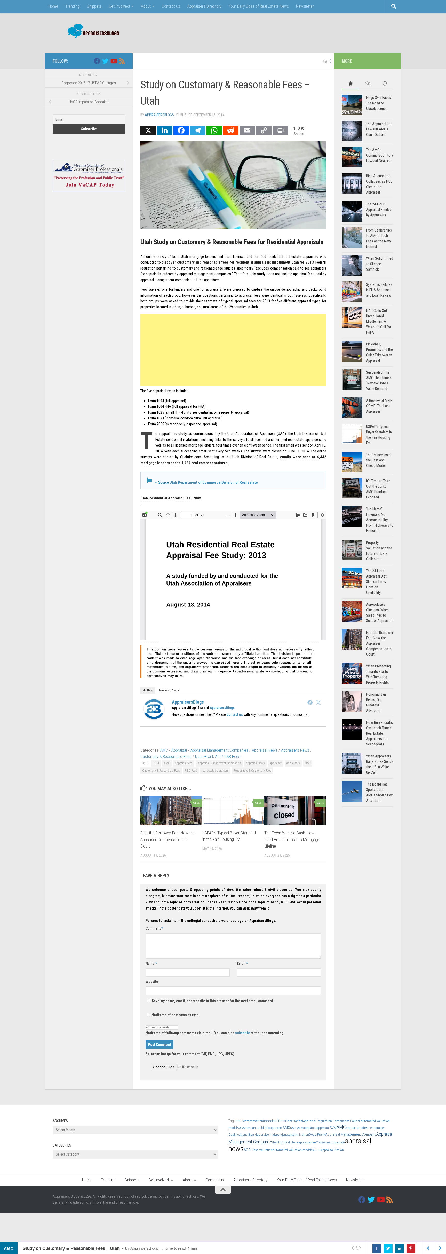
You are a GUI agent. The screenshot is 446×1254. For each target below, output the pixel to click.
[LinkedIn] (164, 130)
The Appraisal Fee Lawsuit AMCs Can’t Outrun (379, 129)
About (146, 6)
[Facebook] (181, 130)
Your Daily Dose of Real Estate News (259, 6)
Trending (72, 6)
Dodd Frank (317, 1134)
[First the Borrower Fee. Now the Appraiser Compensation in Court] (171, 811)
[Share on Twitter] (388, 1248)
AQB (240, 1128)
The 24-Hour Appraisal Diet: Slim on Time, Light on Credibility (376, 581)
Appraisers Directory (204, 6)
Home (53, 6)
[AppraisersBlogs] (154, 718)
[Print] (280, 130)
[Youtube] (113, 61)
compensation (253, 1121)
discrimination (299, 1134)
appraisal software (359, 1128)
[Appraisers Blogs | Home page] (91, 31)
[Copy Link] (264, 130)
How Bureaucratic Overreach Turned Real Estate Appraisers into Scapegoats (379, 733)
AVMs (301, 1128)
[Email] (247, 130)
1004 (156, 763)
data (239, 1121)
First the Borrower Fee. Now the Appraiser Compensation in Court (167, 839)
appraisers (293, 763)
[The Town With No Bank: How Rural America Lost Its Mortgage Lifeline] (295, 811)
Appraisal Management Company (350, 1134)
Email (242, 963)
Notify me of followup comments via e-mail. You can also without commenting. (215, 1033)
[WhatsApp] (214, 130)
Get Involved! (119, 6)
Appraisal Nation (332, 1150)
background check (285, 1142)
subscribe (243, 1033)
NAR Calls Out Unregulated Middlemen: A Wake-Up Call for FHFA (378, 321)
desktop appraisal (317, 1128)
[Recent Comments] (367, 83)
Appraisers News (295, 750)
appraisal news (255, 763)
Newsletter (305, 6)
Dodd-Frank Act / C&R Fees (217, 756)
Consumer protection (330, 1142)
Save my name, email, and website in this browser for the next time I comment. (213, 1001)
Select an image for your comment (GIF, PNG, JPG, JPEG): (190, 1054)
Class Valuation (262, 1150)
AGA (247, 1150)
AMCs (287, 1127)
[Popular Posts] (350, 83)
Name (151, 963)
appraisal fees (184, 763)
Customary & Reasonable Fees (166, 756)
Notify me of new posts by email (176, 1015)
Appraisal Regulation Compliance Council (332, 1121)
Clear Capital (294, 1121)
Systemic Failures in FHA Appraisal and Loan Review (379, 290)
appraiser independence (273, 1134)
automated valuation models (293, 1150)
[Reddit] (230, 130)
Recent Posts (169, 690)
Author (148, 690)
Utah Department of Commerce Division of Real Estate (214, 482)
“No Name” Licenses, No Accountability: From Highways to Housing (379, 520)
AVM (333, 1127)
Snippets (94, 6)
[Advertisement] (299, 32)
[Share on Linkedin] (399, 1248)
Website (152, 982)
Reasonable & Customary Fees (252, 770)
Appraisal (179, 750)
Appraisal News (264, 750)
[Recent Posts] (384, 83)
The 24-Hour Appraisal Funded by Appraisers (379, 209)
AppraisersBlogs (159, 115)
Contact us (171, 6)
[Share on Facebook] (376, 1248)
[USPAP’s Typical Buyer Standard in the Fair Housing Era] (233, 810)
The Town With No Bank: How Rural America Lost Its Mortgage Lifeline (291, 839)
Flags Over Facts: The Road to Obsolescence (379, 103)
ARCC (317, 1150)
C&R (307, 763)
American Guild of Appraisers (263, 1128)
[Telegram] (197, 130)
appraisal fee (307, 1142)
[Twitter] (318, 702)
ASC (294, 1128)
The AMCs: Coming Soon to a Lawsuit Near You (379, 155)
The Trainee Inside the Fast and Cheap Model (379, 460)
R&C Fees (191, 770)
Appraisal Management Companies (219, 750)
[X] (148, 130)
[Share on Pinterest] (411, 1248)
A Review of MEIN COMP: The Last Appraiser (379, 406)
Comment (154, 928)
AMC (164, 750)
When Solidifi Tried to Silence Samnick (379, 264)
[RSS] (122, 61)
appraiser (276, 763)
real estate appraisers (215, 770)
